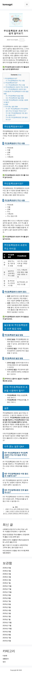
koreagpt (7, 4)
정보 (16, 507)
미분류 (5, 656)
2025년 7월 (7, 601)
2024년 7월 (7, 638)
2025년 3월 (7, 613)
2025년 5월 (7, 607)
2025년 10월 (7, 592)
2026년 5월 (7, 571)
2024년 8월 (7, 635)
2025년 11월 (7, 589)
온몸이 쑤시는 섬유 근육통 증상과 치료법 (17, 509)
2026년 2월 (7, 580)
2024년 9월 (7, 632)
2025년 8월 (7, 598)
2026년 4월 (7, 574)
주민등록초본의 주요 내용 (15, 85)
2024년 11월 (7, 625)
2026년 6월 (7, 568)
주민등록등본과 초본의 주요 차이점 (16, 87)
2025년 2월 (7, 616)
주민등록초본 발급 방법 (15, 98)
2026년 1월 (7, 583)
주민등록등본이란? (10, 78)
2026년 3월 (7, 577)
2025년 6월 (7, 604)
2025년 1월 (6, 619)
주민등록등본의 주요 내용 (15, 80)
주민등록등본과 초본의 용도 (16, 89)
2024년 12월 (7, 622)
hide (19, 75)
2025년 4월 (7, 610)
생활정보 (6, 659)
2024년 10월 (7, 628)
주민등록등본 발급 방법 (14, 96)
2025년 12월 (7, 586)
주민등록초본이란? (10, 83)
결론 (6, 104)
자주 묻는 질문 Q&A (11, 106)
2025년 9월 (7, 595)
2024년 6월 (7, 641)
